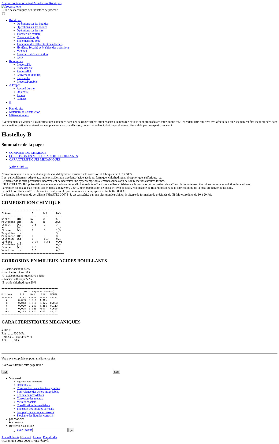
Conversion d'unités (28, 74)
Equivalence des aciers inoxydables (38, 391)
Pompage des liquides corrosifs (35, 412)
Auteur (21, 95)
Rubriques (15, 20)
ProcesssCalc (24, 68)
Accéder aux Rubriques (47, 3)
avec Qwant (24, 429)
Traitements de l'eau (28, 40)
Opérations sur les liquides (32, 23)
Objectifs (22, 91)
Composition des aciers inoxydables (38, 388)
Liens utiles (23, 78)
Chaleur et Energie (28, 37)
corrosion (18, 422)
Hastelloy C (24, 384)
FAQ (20, 57)
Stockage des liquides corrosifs (35, 415)
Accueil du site (26, 88)
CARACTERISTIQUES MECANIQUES (35, 159)
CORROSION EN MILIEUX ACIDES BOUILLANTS (43, 156)
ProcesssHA (24, 71)
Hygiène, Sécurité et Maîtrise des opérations (43, 47)
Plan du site (16, 108)
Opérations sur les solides (32, 27)
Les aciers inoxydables (30, 395)
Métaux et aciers (19, 115)
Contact (21, 98)
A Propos (14, 85)
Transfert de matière (28, 33)
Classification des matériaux (33, 405)
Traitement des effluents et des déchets (39, 44)
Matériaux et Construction (32, 54)
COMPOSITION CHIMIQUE (27, 152)
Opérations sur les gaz (30, 30)
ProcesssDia (24, 64)
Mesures (22, 50)
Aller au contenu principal (17, 3)
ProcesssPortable (27, 81)
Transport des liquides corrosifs (35, 408)
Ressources (16, 61)
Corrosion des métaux (30, 398)
